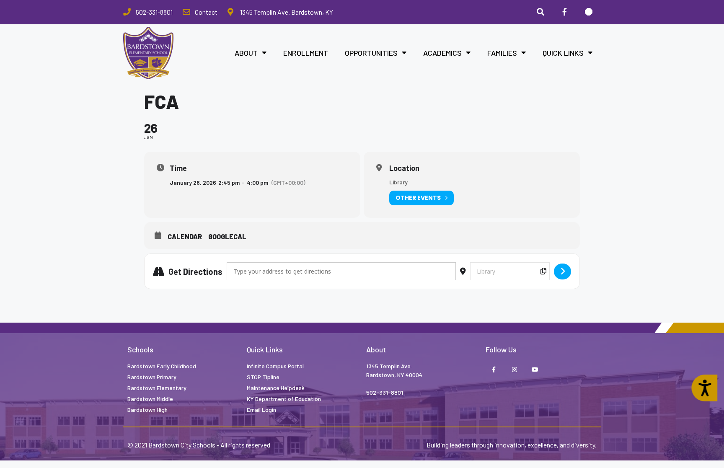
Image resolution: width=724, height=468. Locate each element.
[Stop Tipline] (589, 12)
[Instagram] (514, 370)
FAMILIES (502, 52)
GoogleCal (227, 236)
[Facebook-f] (494, 370)
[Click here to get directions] (562, 271)
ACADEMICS (442, 52)
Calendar (185, 236)
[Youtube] (535, 370)
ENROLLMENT (305, 52)
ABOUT (246, 52)
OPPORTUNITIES (371, 52)
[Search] (540, 12)
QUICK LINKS (563, 52)
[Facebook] (564, 12)
